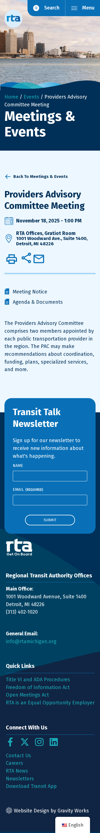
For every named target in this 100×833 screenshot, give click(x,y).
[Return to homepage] (50, 547)
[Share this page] (26, 258)
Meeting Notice (30, 292)
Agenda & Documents (38, 302)
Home (11, 97)
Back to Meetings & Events (40, 176)
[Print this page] (11, 259)
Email (28, 489)
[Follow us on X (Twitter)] (24, 742)
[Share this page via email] (38, 258)
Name (18, 465)
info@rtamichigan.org (31, 641)
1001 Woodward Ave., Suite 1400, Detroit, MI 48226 (52, 241)
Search (51, 8)
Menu (88, 8)
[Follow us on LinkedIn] (53, 742)
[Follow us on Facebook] (10, 742)
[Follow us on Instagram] (39, 742)
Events (31, 97)
